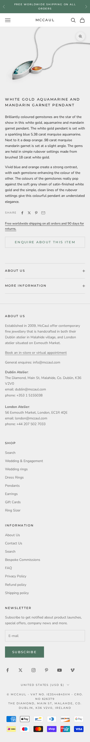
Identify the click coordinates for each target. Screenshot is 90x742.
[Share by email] (43, 213)
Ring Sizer (12, 510)
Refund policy (15, 584)
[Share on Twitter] (29, 213)
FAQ (8, 568)
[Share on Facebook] (22, 213)
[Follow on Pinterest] (46, 670)
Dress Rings (14, 477)
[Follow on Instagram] (33, 670)
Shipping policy (17, 593)
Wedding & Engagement (24, 461)
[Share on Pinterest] (36, 213)
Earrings (11, 494)
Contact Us (13, 543)
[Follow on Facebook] (7, 670)
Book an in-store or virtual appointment (36, 352)
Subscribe (24, 652)
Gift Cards (13, 502)
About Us (12, 535)
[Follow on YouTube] (59, 670)
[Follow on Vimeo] (72, 670)
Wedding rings (16, 469)
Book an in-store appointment (45, 8)
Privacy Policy (15, 576)
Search (10, 452)
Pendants (12, 485)
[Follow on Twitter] (20, 670)
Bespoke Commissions (22, 559)
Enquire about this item (45, 242)
